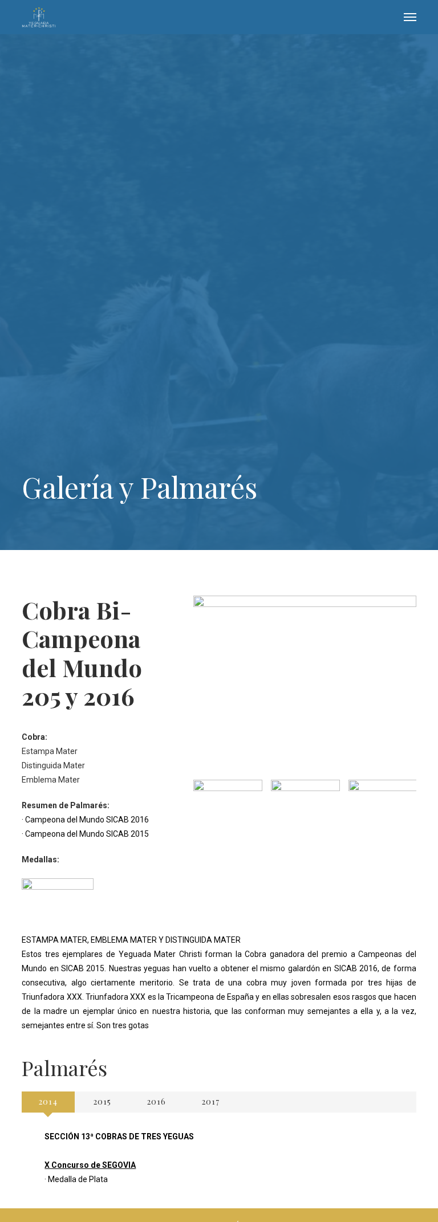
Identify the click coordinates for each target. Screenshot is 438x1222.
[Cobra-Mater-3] (305, 806)
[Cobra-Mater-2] (227, 806)
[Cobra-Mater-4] (382, 806)
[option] (227, 806)
